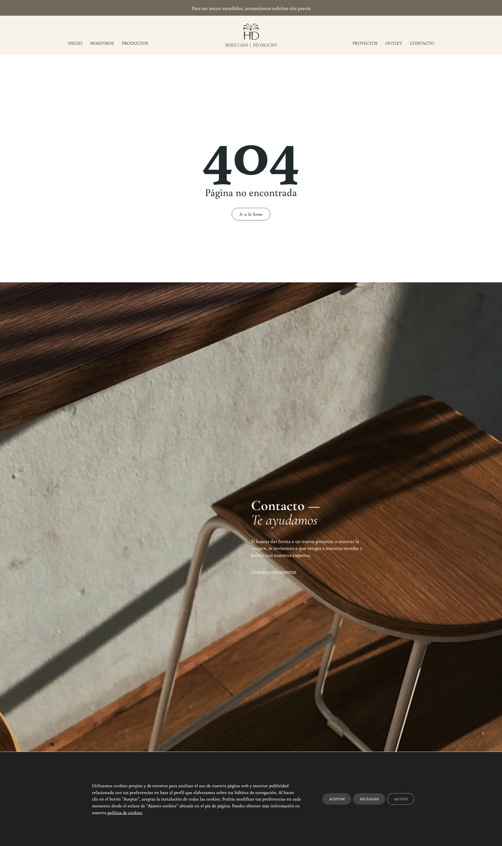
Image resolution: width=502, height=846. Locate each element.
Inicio (75, 43)
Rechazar (369, 799)
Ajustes (401, 799)
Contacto (422, 43)
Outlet (393, 43)
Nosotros (102, 43)
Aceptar (337, 799)
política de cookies (124, 812)
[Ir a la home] (251, 35)
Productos (135, 43)
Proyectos (365, 43)
